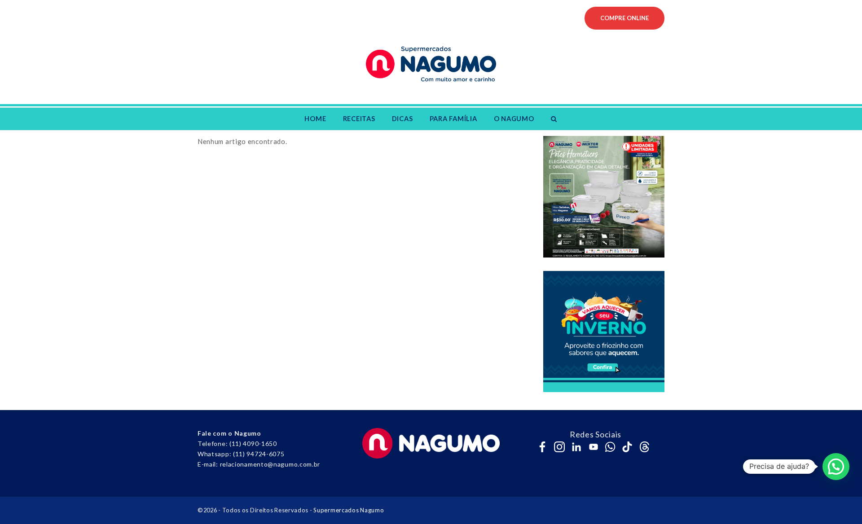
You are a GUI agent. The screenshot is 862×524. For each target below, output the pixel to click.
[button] (554, 119)
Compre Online (624, 18)
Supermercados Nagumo (348, 510)
